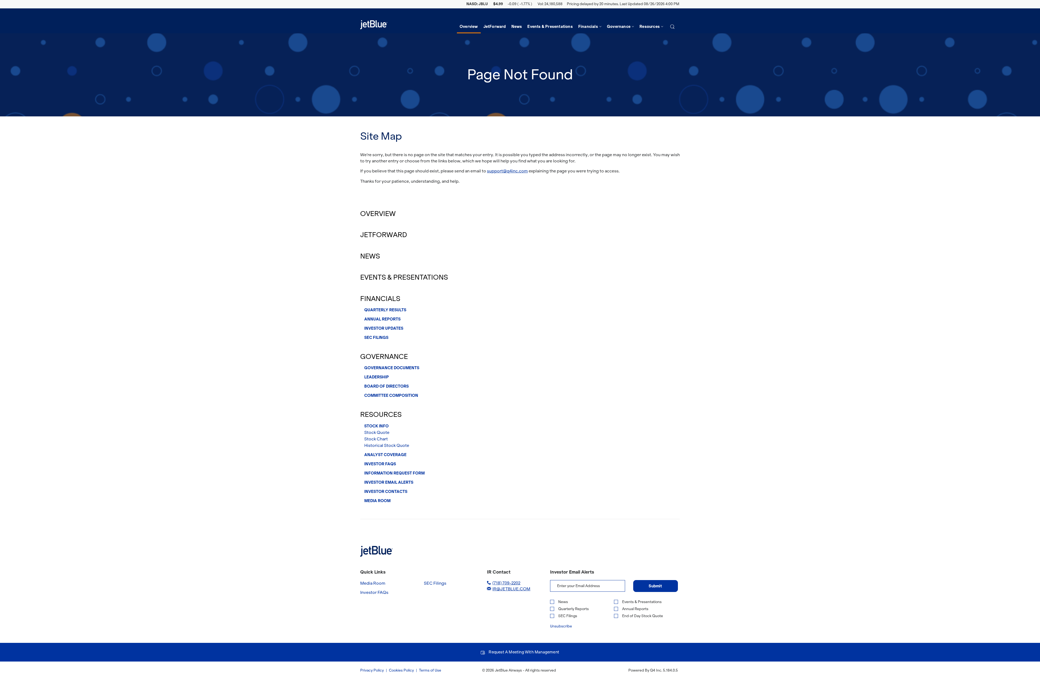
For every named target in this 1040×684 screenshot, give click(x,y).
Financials (380, 298)
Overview (378, 214)
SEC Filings (376, 337)
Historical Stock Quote (386, 445)
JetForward (383, 235)
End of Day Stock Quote (642, 616)
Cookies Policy (401, 670)
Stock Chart (376, 438)
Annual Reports (382, 319)
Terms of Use (430, 670)
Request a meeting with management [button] (524, 652)
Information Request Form (394, 473)
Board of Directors (386, 386)
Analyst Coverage (385, 454)
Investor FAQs (380, 464)
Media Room (377, 500)
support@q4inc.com (507, 171)
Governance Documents (391, 367)
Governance (384, 356)
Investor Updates (383, 328)
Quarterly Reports (573, 609)
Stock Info (376, 426)
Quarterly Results (385, 309)
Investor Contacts (385, 491)
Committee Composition (391, 395)
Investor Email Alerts (388, 482)
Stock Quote (376, 432)
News (370, 256)
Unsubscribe (561, 626)
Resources (381, 414)
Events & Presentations (404, 277)
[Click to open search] (672, 27)
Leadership (376, 377)
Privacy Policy (372, 670)
